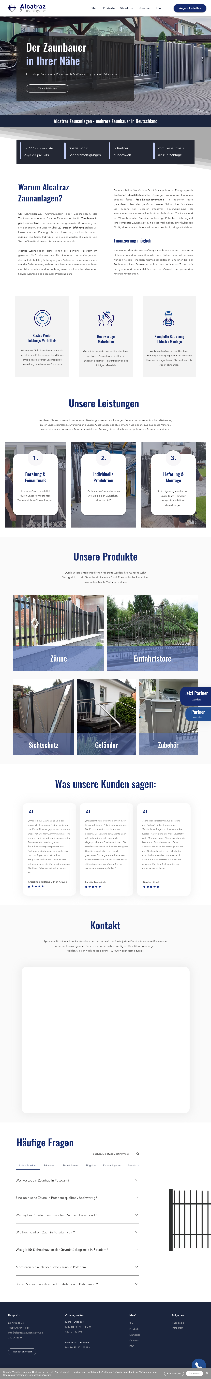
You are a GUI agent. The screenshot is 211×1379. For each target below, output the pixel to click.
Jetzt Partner (196, 693)
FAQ (131, 1346)
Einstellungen (174, 1373)
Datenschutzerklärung (40, 1375)
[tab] (28, 1165)
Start (132, 1323)
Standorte (134, 1334)
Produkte (134, 1329)
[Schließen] (207, 1373)
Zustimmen (194, 1373)
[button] (108, 8)
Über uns (134, 1340)
